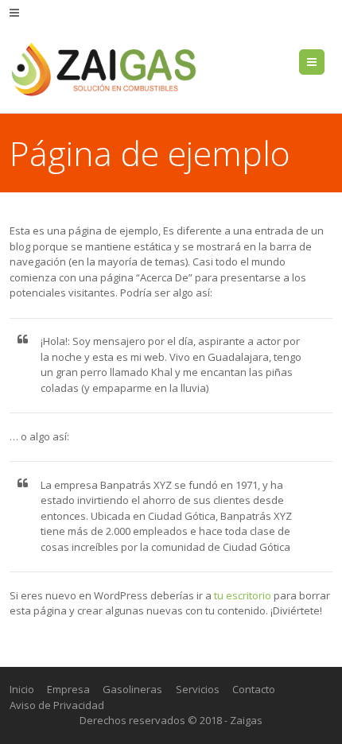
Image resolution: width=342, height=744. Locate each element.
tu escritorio (242, 595)
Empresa (68, 689)
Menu (324, 62)
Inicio (22, 689)
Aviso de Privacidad (57, 705)
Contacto (253, 689)
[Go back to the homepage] (105, 69)
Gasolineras (132, 689)
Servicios (198, 689)
